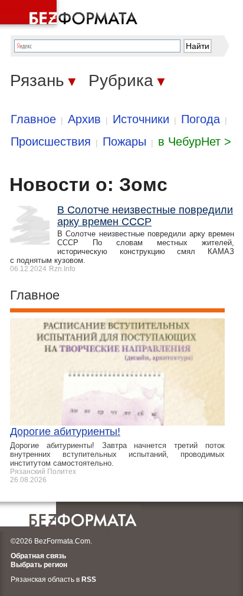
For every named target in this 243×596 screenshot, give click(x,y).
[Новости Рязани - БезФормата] (71, 14)
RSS (88, 579)
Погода (200, 119)
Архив (84, 119)
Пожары (124, 141)
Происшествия (51, 141)
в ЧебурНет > (194, 141)
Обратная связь (38, 556)
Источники (141, 119)
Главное (33, 119)
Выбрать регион (39, 565)
